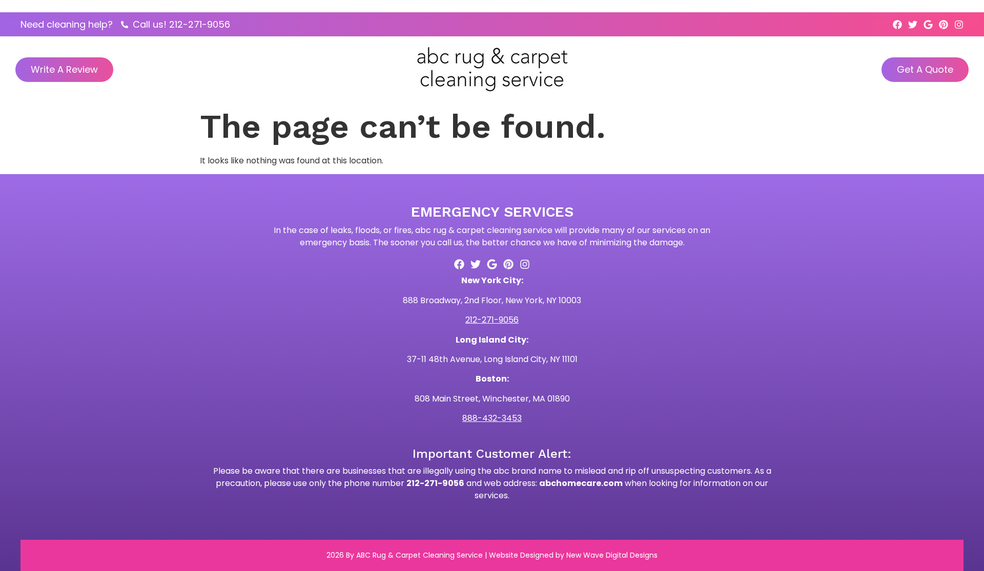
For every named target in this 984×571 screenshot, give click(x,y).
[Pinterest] (943, 24)
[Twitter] (912, 24)
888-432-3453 (492, 418)
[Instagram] (958, 24)
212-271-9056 (492, 320)
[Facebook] (897, 24)
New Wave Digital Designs (612, 555)
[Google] (928, 24)
